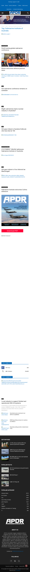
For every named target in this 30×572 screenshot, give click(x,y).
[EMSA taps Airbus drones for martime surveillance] (5, 422)
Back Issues (25, 5)
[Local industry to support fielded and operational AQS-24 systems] (15, 389)
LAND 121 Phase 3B (14, 481)
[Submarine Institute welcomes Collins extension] (15, 181)
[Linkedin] (15, 561)
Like (28, 367)
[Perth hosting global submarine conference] (15, 39)
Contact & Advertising (18, 9)
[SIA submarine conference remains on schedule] (15, 80)
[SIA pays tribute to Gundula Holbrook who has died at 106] (15, 120)
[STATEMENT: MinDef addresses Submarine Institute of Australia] (15, 140)
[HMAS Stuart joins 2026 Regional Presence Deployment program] (5, 451)
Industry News (4, 45)
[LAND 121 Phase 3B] (5, 483)
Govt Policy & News (5, 146)
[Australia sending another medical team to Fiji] (5, 428)
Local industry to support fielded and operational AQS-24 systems (13, 402)
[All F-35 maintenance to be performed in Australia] (5, 469)
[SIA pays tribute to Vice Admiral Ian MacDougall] (15, 161)
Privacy (16, 566)
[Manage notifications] (26, 566)
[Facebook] (11, 561)
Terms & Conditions (10, 566)
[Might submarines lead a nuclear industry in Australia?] (15, 100)
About (6, 5)
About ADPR (21, 566)
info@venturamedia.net (17, 551)
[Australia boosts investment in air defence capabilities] (5, 414)
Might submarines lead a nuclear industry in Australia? (12, 110)
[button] (2, 13)
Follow (27, 371)
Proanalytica (18, 570)
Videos (19, 5)
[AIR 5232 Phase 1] (5, 476)
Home (2, 5)
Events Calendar (12, 5)
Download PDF (12, 231)
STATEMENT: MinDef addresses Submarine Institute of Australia (12, 150)
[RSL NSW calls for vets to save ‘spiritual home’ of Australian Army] (5, 458)
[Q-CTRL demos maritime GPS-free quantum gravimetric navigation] (5, 444)
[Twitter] (18, 561)
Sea (2, 86)
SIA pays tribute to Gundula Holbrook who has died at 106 (13, 130)
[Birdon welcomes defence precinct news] (15, 60)
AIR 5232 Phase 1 (14, 475)
